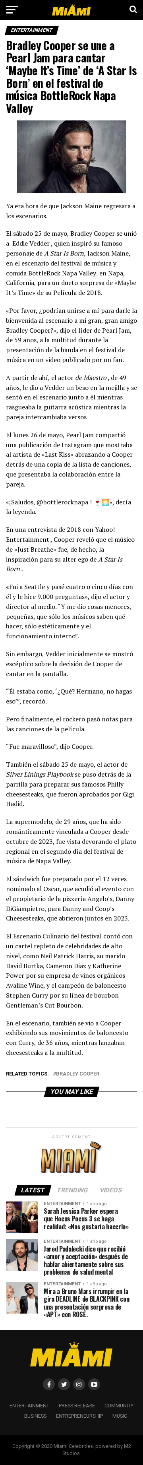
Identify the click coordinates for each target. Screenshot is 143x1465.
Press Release (77, 1406)
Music (119, 1416)
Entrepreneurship (79, 1416)
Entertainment (29, 1406)
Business (35, 1416)
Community (118, 1406)
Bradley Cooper (77, 1074)
